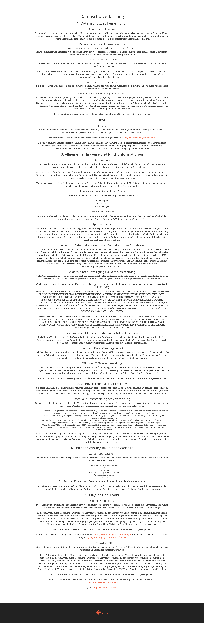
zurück (104, 613)
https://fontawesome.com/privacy (102, 582)
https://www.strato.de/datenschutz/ (138, 137)
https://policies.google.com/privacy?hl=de (106, 537)
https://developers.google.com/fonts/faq (113, 534)
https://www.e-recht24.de (106, 587)
